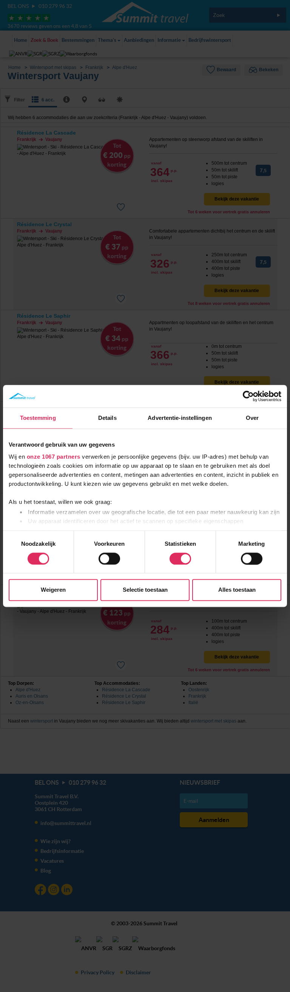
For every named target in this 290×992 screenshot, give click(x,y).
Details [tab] (107, 418)
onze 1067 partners (53, 456)
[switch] (109, 559)
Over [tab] (252, 418)
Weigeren (53, 590)
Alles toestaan (237, 590)
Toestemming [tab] (38, 418)
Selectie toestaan (145, 590)
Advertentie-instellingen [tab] (179, 418)
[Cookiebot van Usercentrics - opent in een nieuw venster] (248, 396)
